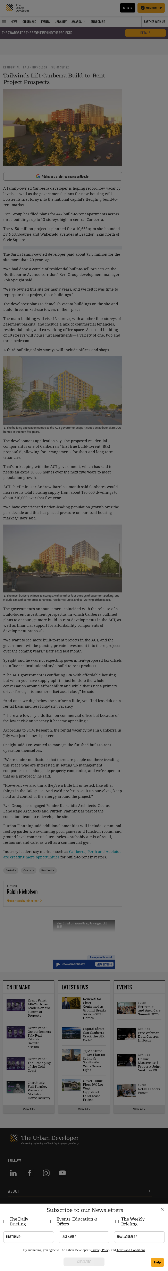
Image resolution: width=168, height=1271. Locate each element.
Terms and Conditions (131, 1250)
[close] (162, 1209)
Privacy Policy (100, 1250)
